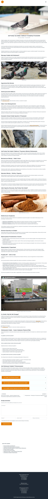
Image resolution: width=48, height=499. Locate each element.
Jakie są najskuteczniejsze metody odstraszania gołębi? (15, 382)
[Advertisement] (24, 434)
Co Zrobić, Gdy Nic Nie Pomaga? (9, 450)
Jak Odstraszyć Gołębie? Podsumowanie (10, 452)
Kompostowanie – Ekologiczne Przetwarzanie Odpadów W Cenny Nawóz (36, 395)
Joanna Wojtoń (22, 37)
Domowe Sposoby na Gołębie (9, 449)
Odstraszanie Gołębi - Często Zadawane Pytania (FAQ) (13, 451)
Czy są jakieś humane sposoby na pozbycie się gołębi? (16, 388)
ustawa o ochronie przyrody (34, 125)
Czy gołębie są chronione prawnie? (11, 377)
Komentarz (4, 405)
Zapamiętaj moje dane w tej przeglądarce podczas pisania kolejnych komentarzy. (15, 420)
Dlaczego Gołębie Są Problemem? (9, 445)
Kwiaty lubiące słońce (5, 100)
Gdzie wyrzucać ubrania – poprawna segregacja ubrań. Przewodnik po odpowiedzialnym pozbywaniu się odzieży (10, 395)
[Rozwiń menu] (46, 2)
